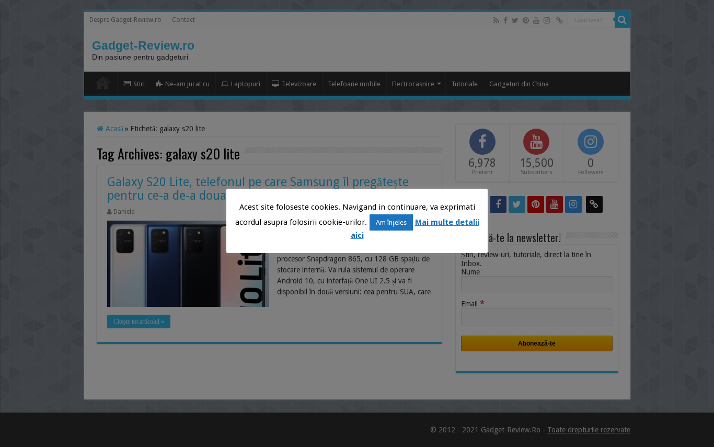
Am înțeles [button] (391, 222)
